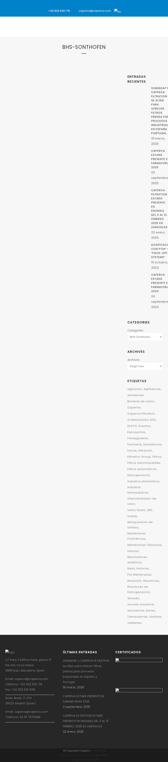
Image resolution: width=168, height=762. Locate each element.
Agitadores (152, 389)
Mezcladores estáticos (137, 559)
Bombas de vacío (140, 401)
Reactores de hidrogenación (138, 589)
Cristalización (137, 420)
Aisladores (135, 395)
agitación (134, 389)
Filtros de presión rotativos (28, 354)
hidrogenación (138, 475)
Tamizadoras (137, 617)
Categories (135, 330)
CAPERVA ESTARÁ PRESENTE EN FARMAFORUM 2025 (83, 699)
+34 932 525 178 (59, 11)
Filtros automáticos (142, 469)
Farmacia (134, 444)
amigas (76, 759)
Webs (105, 755)
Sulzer (150, 610)
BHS (38, 104)
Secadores (135, 610)
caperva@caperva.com (95, 11)
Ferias (132, 450)
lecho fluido (136, 510)
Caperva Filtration (141, 414)
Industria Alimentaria (24, 136)
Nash (131, 568)
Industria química (39, 147)
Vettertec (134, 623)
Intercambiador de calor (141, 501)
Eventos (145, 426)
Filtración (33, 115)
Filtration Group (21, 131)
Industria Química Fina (24, 152)
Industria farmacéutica (137, 490)
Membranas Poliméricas (136, 536)
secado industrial (140, 604)
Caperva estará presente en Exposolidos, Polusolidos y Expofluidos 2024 (32, 179)
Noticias (143, 568)
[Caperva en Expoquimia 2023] (87, 93)
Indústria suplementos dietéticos (31, 360)
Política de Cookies (88, 755)
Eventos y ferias (83, 133)
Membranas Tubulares (144, 545)
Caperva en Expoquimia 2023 (81, 152)
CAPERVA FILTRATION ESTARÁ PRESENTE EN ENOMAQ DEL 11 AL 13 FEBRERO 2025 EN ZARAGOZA (159, 208)
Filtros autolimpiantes (143, 463)
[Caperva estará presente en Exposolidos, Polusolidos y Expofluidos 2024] (32, 82)
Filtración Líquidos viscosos (28, 126)
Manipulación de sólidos (140, 524)
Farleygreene (18, 115)
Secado (133, 598)
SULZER (70, 138)
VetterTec (17, 158)
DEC (38, 110)
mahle (132, 516)
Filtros (37, 131)
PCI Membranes (139, 575)
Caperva (30, 110)
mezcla (133, 551)
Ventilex (44, 152)
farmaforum (152, 444)
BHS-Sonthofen (95, 127)
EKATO (69, 133)
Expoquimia (100, 133)
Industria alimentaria (143, 481)
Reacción (134, 581)
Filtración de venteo (40, 120)
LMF (149, 510)
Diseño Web (91, 759)
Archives (133, 360)
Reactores (151, 581)
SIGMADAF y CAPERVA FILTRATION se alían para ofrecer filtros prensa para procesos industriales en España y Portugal (86, 671)
